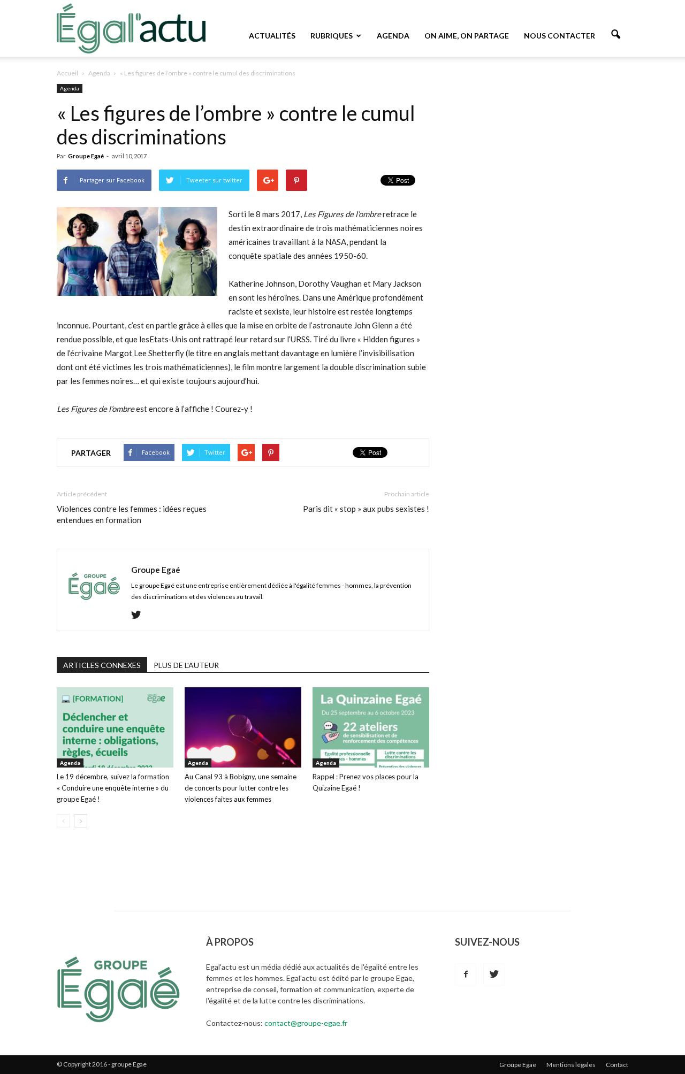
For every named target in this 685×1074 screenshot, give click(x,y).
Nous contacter (559, 35)
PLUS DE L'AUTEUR (186, 665)
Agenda (393, 35)
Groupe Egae (517, 1065)
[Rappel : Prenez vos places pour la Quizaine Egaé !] (371, 727)
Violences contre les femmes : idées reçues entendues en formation (132, 514)
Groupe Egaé (86, 155)
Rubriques (331, 35)
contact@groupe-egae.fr (305, 1022)
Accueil (67, 73)
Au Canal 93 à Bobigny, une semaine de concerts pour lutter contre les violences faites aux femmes (240, 787)
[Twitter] (140, 615)
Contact (617, 1065)
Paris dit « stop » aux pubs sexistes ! (366, 508)
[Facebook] (465, 974)
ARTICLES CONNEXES (102, 665)
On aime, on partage (466, 35)
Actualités (272, 35)
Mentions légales (571, 1065)
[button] (615, 35)
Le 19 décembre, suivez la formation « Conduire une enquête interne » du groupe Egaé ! (113, 787)
